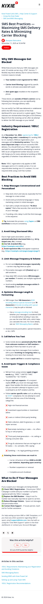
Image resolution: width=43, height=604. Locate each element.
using (29, 221)
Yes (25, 545)
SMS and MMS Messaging (13, 18)
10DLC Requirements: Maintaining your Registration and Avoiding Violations (21, 568)
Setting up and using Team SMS (14, 580)
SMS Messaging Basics (24, 324)
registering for (28, 135)
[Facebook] (4, 533)
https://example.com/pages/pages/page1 (22, 251)
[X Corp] (8, 533)
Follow (6, 48)
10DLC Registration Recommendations (16, 583)
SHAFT (10, 396)
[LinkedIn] (12, 533)
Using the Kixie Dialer (11, 16)
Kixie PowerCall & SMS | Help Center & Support (19, 14)
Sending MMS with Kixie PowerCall (14, 576)
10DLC (36, 135)
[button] (39, 5)
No (17, 545)
